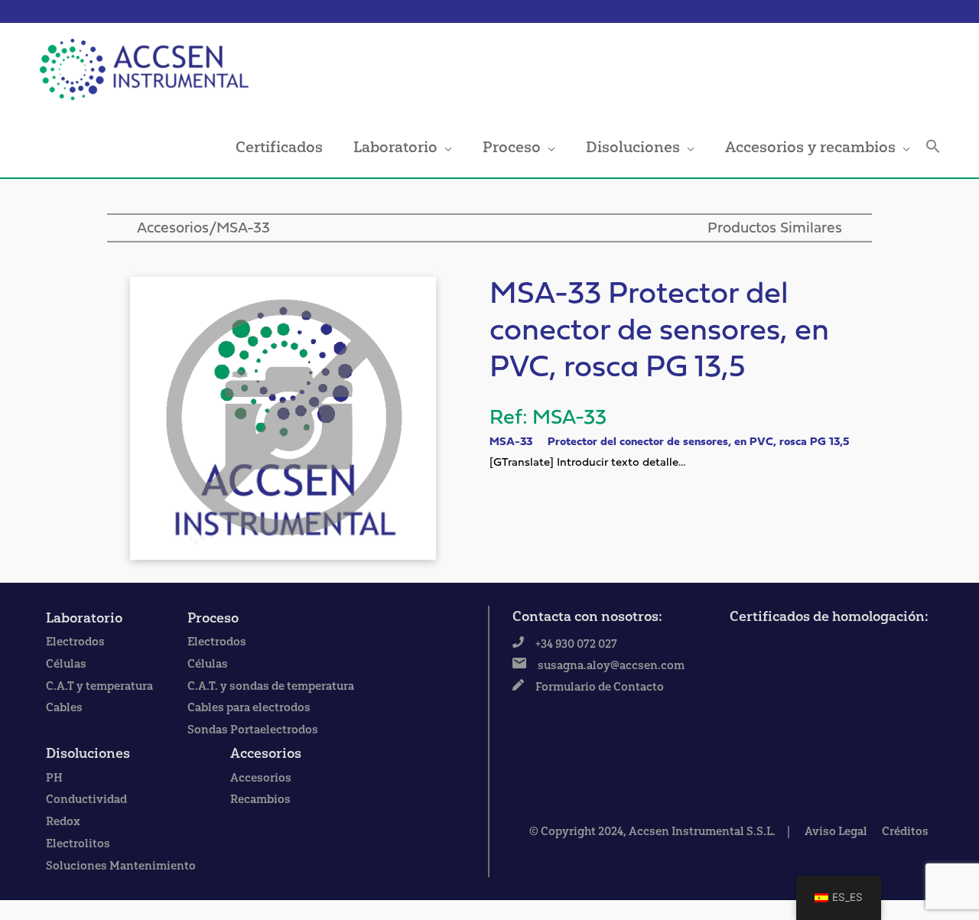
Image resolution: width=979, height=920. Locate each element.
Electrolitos (78, 843)
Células (66, 664)
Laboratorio (395, 147)
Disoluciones (633, 147)
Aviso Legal (836, 831)
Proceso (512, 147)
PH (54, 778)
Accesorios (173, 228)
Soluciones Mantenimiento (121, 866)
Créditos (905, 831)
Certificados (279, 147)
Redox (63, 821)
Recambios (260, 799)
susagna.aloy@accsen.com (611, 665)
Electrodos (75, 642)
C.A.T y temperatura (99, 686)
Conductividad (86, 799)
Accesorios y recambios (810, 147)
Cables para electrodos (249, 707)
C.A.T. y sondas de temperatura (270, 686)
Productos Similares (774, 228)
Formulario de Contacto (599, 687)
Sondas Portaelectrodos (252, 729)
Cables (64, 707)
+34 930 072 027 (576, 644)
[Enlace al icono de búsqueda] (933, 147)
